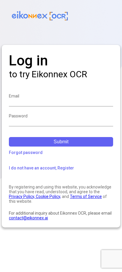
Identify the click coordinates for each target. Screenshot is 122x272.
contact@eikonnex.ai (28, 218)
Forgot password (26, 152)
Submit (61, 141)
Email (14, 96)
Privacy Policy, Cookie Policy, (35, 196)
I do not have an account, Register (41, 168)
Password (18, 116)
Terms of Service (86, 196)
